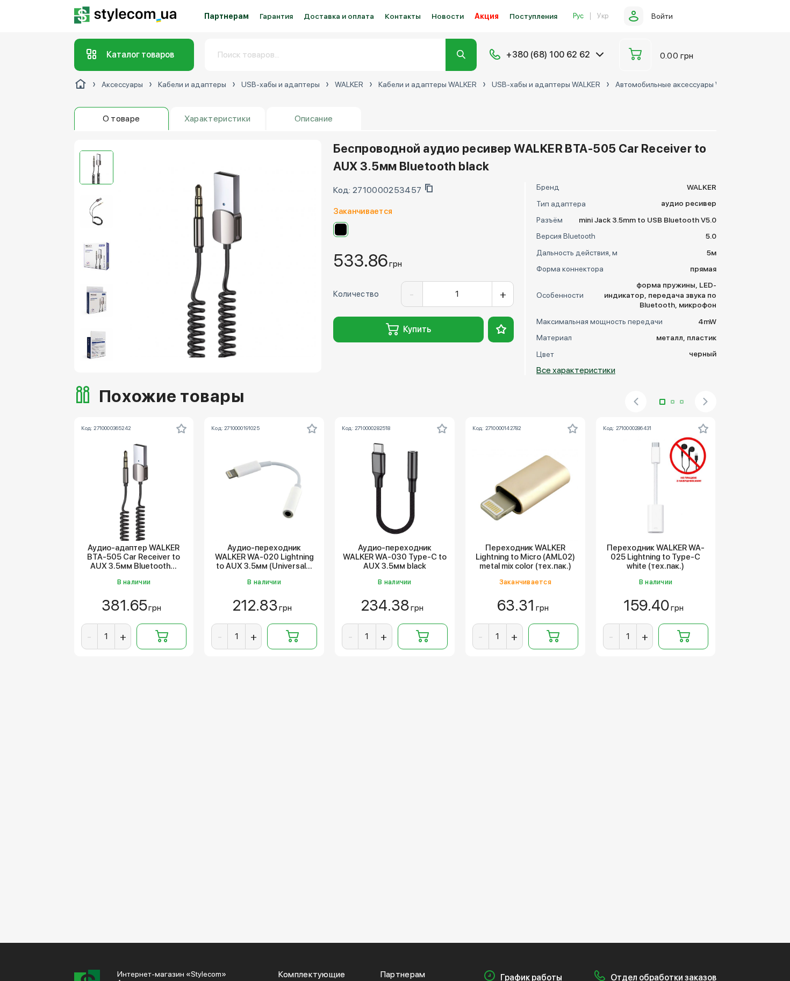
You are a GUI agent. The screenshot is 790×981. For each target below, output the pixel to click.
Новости (448, 16)
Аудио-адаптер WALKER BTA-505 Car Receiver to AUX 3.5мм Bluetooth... (133, 557)
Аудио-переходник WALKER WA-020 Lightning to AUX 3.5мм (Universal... (264, 557)
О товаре (121, 118)
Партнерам (226, 16)
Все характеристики (575, 370)
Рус (578, 16)
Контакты (403, 16)
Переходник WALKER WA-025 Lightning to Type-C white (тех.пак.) (656, 557)
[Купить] (161, 636)
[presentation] (636, 401)
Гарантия (276, 16)
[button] (662, 402)
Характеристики (217, 118)
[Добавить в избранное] (501, 329)
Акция (487, 16)
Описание (314, 118)
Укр (602, 16)
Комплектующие (312, 974)
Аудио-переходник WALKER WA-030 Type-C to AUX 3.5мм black (395, 557)
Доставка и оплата (339, 16)
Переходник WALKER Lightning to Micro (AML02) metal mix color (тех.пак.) (525, 557)
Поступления (533, 16)
